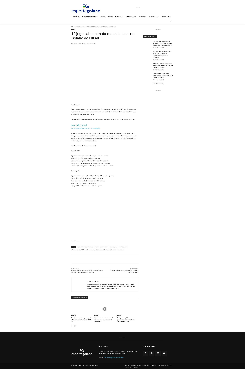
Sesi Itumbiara (105, 249)
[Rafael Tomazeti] (79, 285)
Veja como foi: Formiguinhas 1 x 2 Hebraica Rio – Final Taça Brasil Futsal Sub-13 (103, 319)
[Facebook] (145, 353)
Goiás (86, 249)
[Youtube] (164, 353)
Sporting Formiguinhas (117, 249)
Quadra (78, 26)
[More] (121, 49)
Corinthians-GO (123, 247)
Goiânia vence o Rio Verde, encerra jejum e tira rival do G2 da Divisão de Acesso (163, 75)
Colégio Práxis (113, 247)
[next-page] (75, 326)
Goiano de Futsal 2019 (78, 249)
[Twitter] (158, 353)
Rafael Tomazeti (78, 43)
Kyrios (98, 249)
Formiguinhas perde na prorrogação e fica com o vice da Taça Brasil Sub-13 (81, 319)
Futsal (82, 26)
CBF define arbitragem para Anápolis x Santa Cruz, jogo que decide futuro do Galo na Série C (162, 43)
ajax (78, 247)
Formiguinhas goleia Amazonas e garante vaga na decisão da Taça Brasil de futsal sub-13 (126, 319)
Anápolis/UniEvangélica (87, 247)
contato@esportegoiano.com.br (114, 357)
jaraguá (92, 249)
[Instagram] (151, 353)
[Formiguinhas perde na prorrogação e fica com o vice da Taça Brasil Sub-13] (81, 309)
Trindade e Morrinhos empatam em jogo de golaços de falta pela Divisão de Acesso (163, 65)
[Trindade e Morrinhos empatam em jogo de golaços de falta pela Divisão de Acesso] (147, 66)
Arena (96, 247)
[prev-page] (72, 326)
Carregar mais (157, 83)
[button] (171, 21)
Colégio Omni (104, 247)
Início (72, 26)
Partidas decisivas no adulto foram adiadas (85, 128)
